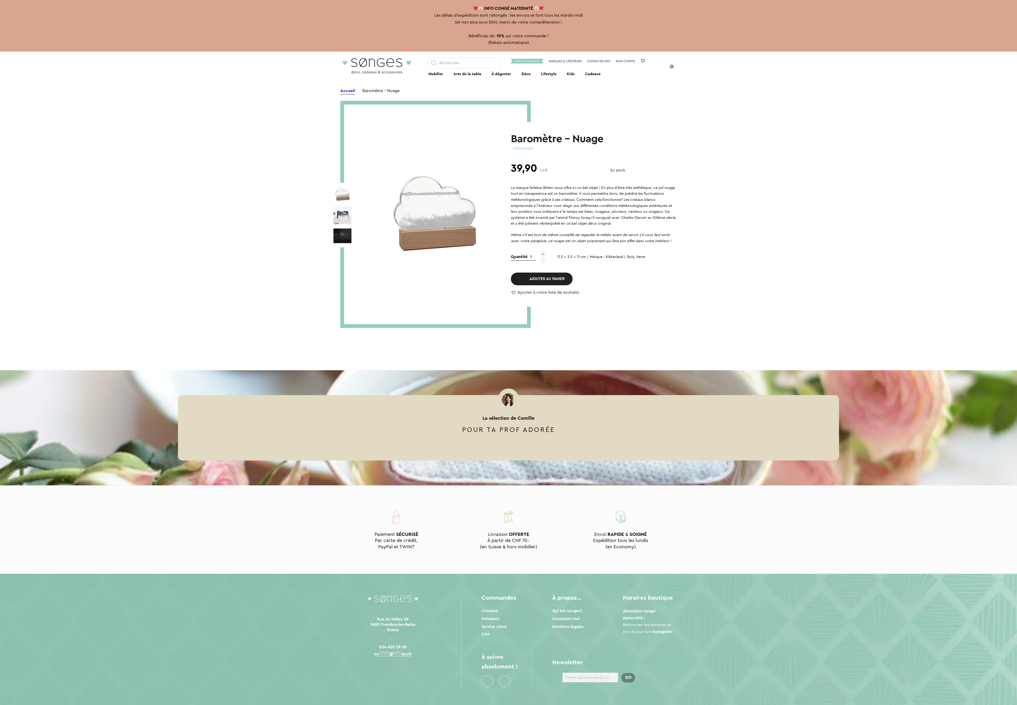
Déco (526, 74)
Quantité (519, 257)
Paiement (490, 619)
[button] (545, 292)
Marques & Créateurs (565, 61)
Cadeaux (593, 74)
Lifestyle (548, 74)
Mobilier (436, 74)
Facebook (487, 681)
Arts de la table (467, 74)
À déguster (501, 74)
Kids (571, 74)
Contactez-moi (598, 61)
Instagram (505, 681)
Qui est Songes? (567, 611)
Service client (494, 627)
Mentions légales (568, 627)
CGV (485, 634)
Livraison (489, 611)
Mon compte (625, 61)
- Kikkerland (522, 149)
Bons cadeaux (527, 61)
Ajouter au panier (547, 279)
